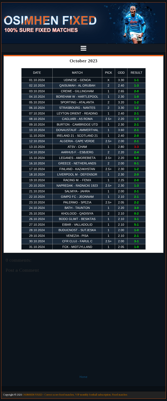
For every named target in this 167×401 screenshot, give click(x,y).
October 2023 (83, 60)
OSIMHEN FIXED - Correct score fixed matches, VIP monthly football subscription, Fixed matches (75, 394)
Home (83, 377)
